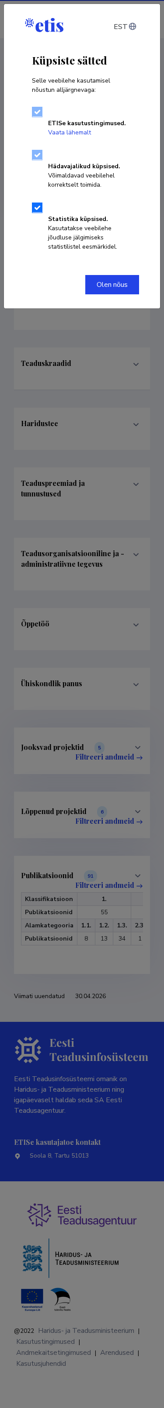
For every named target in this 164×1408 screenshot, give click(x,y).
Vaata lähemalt (69, 132)
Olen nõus (112, 285)
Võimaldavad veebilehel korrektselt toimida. (84, 175)
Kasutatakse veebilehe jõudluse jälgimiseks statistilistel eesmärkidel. (82, 233)
